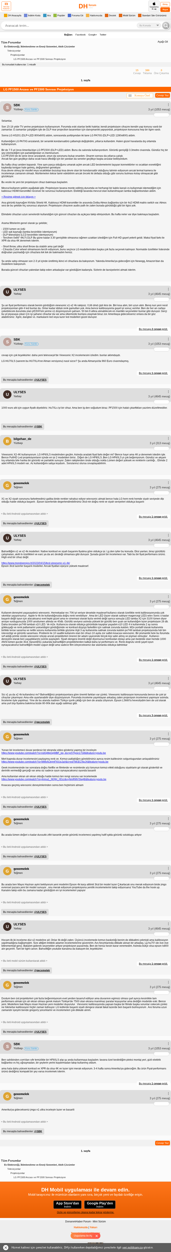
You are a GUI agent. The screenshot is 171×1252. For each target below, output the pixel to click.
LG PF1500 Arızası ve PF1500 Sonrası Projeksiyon (40, 59)
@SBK (38, 426)
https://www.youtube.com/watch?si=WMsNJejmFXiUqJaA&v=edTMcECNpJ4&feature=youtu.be (54, 761)
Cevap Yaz (162, 95)
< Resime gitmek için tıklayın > (18, 196)
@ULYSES (40, 379)
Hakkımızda (81, 1227)
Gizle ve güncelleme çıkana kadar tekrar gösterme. (85, 1212)
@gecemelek (42, 584)
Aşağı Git (163, 41)
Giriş (165, 4)
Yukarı (93, 1227)
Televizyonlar (14, 50)
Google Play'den (100, 1204)
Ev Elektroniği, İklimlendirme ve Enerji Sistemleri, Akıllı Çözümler (39, 46)
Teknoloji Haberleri (6, 8)
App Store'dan (67, 1204)
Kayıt (165, 9)
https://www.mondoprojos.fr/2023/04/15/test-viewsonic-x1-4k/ (35, 563)
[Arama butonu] (166, 25)
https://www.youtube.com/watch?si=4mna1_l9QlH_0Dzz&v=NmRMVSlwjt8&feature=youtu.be (53, 779)
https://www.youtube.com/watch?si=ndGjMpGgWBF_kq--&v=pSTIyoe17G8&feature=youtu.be (53, 753)
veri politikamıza (132, 1247)
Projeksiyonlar (17, 55)
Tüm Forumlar (11, 42)
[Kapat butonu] (98, 1236)
